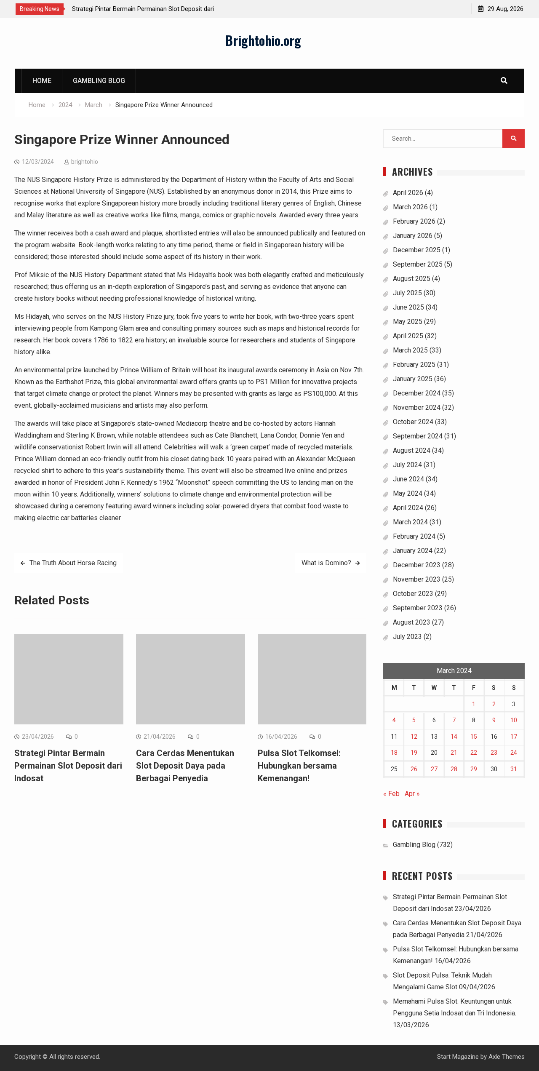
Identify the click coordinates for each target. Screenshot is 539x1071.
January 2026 (412, 236)
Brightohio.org (263, 40)
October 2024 (413, 422)
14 (454, 736)
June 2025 (408, 307)
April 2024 (408, 508)
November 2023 (416, 579)
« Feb (391, 794)
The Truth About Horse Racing (73, 563)
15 (473, 736)
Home (41, 81)
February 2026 (414, 221)
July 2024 (407, 465)
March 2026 (410, 207)
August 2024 (411, 450)
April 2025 (408, 336)
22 (473, 752)
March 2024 (410, 522)
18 (394, 752)
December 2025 (416, 250)
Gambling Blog (99, 81)
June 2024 (408, 479)
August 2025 (411, 279)
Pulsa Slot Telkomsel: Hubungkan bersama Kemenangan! (299, 765)
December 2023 (416, 565)
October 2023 (413, 594)
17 (513, 736)
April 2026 (408, 193)
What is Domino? (326, 563)
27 (434, 769)
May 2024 (407, 493)
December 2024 (416, 393)
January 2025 (412, 379)
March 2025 (410, 350)
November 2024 (416, 407)
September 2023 (418, 608)
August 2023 (411, 622)
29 (473, 769)
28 (454, 769)
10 (513, 720)
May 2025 (407, 322)
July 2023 (407, 637)
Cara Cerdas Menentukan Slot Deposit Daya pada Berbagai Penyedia (185, 765)
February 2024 (414, 536)
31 (513, 769)
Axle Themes (506, 1056)
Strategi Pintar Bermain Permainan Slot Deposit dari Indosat (68, 765)
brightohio (84, 161)
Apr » (412, 794)
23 (494, 752)
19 (414, 752)
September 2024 (418, 436)
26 (414, 769)
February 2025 (414, 365)
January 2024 (412, 551)
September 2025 (418, 264)
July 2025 (407, 293)
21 (454, 752)
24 (513, 752)
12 (414, 736)
